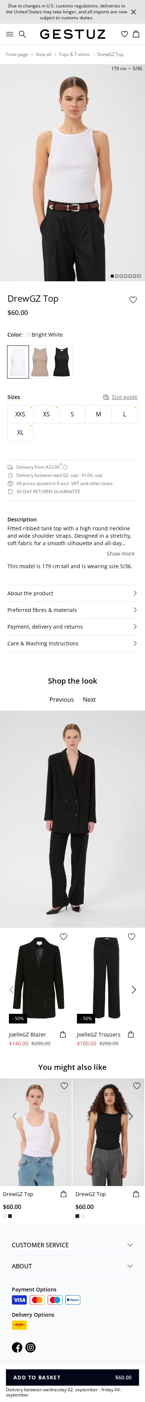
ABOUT (22, 1266)
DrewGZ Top (110, 55)
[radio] (20, 414)
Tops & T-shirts (74, 55)
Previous (61, 699)
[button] (72, 593)
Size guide (125, 396)
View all (43, 55)
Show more (121, 553)
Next (89, 699)
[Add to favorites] (133, 299)
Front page (17, 55)
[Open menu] (8, 34)
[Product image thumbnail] (112, 276)
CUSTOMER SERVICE (40, 1245)
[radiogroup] (72, 423)
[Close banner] (133, 11)
